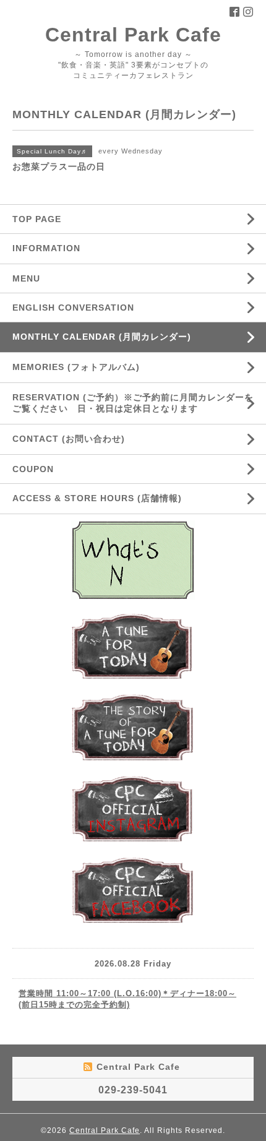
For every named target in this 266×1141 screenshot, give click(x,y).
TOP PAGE (36, 219)
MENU (26, 278)
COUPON (33, 469)
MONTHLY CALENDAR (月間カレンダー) (101, 337)
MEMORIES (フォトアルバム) (76, 367)
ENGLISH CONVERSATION (73, 307)
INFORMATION (75, 248)
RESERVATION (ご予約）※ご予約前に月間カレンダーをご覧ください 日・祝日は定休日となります (133, 402)
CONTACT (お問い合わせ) (68, 439)
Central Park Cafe (133, 35)
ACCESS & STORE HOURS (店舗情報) (97, 498)
